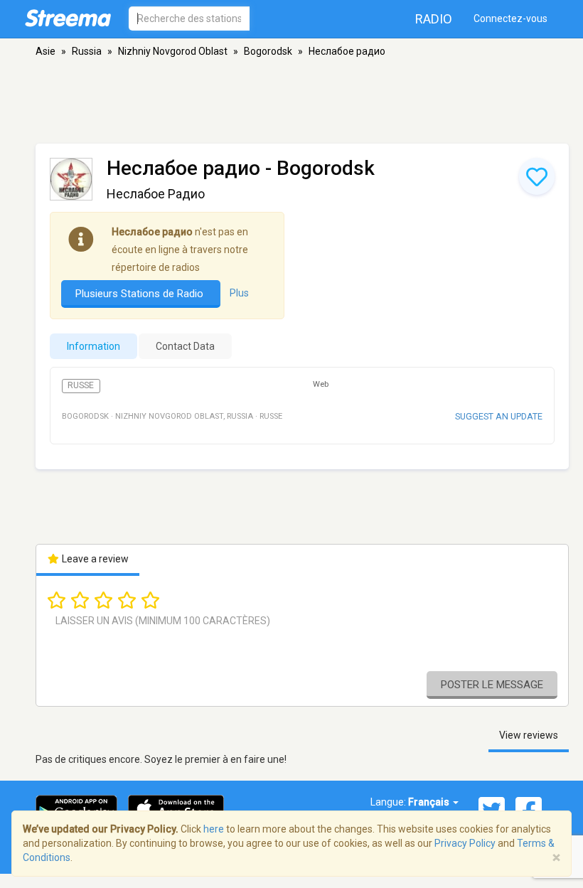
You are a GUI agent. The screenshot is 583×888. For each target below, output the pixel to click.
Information (93, 346)
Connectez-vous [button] (510, 18)
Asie (45, 51)
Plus (239, 293)
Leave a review (94, 559)
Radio (433, 18)
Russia (87, 51)
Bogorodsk (268, 51)
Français (429, 802)
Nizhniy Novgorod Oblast (173, 51)
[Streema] (68, 17)
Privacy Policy (465, 843)
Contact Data (185, 346)
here (213, 829)
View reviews (528, 735)
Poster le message (492, 684)
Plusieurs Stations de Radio (140, 293)
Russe (81, 385)
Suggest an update (498, 416)
